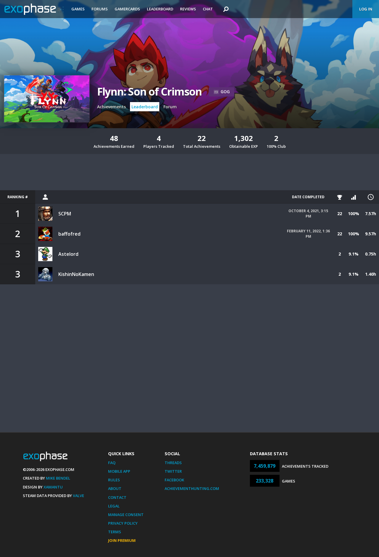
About (114, 488)
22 (339, 213)
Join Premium (122, 540)
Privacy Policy (123, 523)
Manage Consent (126, 514)
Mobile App (119, 471)
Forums (99, 9)
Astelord (68, 254)
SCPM (64, 213)
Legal (114, 506)
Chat (208, 9)
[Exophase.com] (34, 9)
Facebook (174, 480)
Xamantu (53, 487)
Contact (117, 497)
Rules (114, 480)
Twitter (173, 471)
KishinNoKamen (76, 274)
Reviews (188, 9)
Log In (365, 9)
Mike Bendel (58, 478)
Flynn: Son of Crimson (149, 91)
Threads (173, 462)
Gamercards (127, 9)
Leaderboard (160, 9)
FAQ (111, 462)
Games (78, 9)
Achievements (111, 107)
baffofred (69, 234)
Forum (170, 107)
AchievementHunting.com (192, 488)
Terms (114, 531)
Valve (78, 495)
